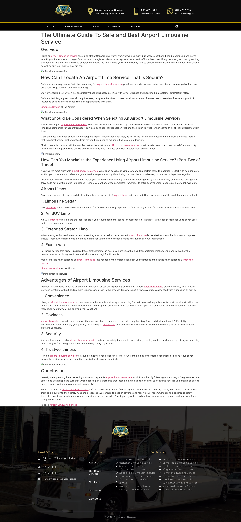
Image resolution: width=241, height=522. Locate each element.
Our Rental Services (72, 27)
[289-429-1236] (136, 11)
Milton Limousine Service (109, 10)
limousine (51, 207)
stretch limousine (138, 235)
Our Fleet (95, 27)
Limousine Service (50, 107)
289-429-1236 (149, 10)
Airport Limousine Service (63, 404)
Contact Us (134, 27)
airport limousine (86, 259)
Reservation (114, 27)
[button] (177, 26)
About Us (49, 27)
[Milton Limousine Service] (90, 11)
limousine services (153, 286)
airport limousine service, (75, 389)
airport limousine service (64, 55)
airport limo (109, 324)
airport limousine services (63, 355)
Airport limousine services (125, 145)
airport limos (120, 195)
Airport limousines (50, 321)
